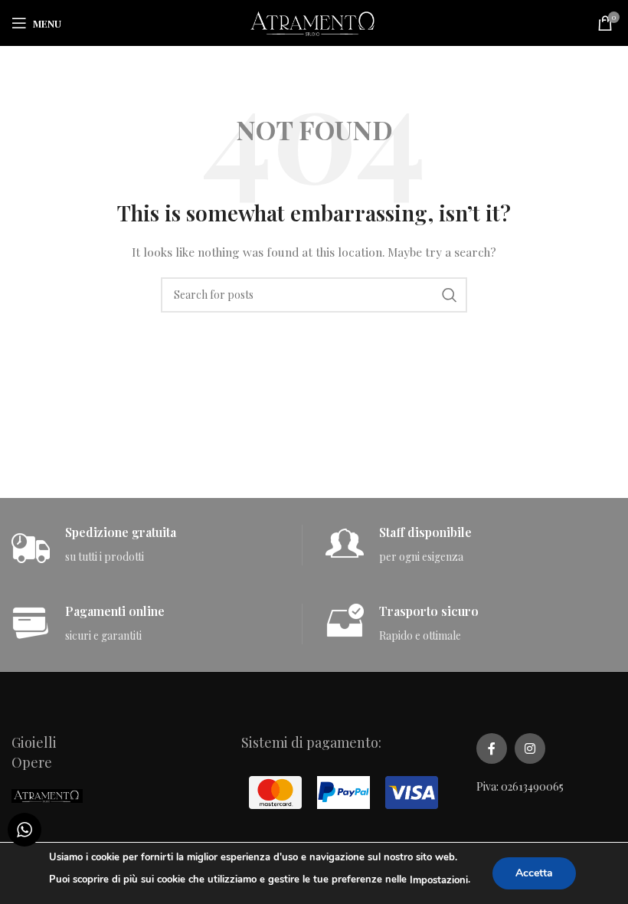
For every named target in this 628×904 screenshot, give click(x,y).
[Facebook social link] (491, 748)
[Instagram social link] (530, 748)
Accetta (534, 873)
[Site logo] (314, 22)
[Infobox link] (156, 545)
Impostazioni (439, 880)
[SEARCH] (449, 295)
